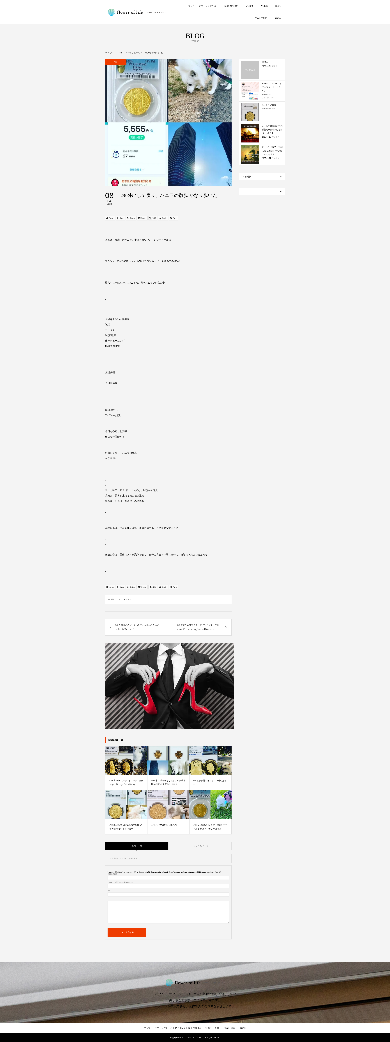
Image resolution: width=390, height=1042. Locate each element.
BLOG (278, 6)
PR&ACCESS (261, 18)
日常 (116, 62)
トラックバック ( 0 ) (200, 846)
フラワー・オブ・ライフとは (202, 6)
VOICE (264, 6)
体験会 (278, 18)
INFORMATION (231, 6)
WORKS (250, 6)
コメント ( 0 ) (137, 846)
